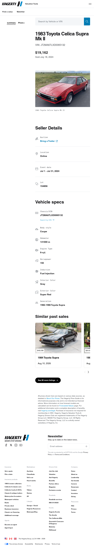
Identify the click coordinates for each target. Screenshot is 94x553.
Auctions (30, 471)
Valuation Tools (31, 4)
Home (73, 471)
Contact (74, 490)
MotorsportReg (32, 512)
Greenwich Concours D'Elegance (56, 522)
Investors (74, 493)
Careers (74, 484)
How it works (31, 480)
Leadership (75, 477)
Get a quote (9, 471)
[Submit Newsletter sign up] (86, 446)
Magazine (52, 487)
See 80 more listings (46, 380)
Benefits (52, 480)
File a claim (8, 474)
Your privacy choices (16, 544)
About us (74, 474)
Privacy (73, 509)
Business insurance (12, 509)
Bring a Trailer (47, 141)
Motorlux (52, 527)
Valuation (52, 474)
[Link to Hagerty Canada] (10, 538)
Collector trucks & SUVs (13, 490)
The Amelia (53, 515)
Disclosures (39, 544)
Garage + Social (32, 505)
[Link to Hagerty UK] (15, 538)
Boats (7, 502)
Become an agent (11, 524)
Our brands (75, 480)
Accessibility (29, 544)
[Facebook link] (6, 445)
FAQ (72, 506)
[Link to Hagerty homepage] (17, 438)
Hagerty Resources (34, 509)
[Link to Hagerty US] (6, 538)
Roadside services (55, 499)
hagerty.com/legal (48, 411)
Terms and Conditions (62, 454)
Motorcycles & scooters (13, 496)
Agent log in (9, 528)
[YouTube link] (20, 445)
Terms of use (56, 544)
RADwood (52, 530)
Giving (73, 496)
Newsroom (75, 487)
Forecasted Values (66, 406)
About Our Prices (53, 398)
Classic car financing (12, 512)
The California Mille (55, 518)
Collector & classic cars (13, 487)
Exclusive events (55, 490)
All (28, 496)
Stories (29, 493)
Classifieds (31, 474)
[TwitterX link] (11, 445)
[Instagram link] (15, 445)
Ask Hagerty (53, 477)
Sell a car (30, 477)
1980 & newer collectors (13, 483)
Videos (29, 490)
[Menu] (90, 4)
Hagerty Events (54, 512)
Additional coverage (12, 515)
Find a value (7, 12)
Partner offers (54, 484)
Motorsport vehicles (12, 499)
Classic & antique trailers (13, 493)
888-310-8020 (54, 502)
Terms (73, 512)
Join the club (53, 471)
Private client (9, 506)
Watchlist (20, 12)
